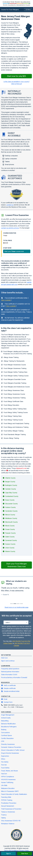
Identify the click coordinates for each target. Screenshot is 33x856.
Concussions (5, 732)
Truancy (4, 815)
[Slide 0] (11, 604)
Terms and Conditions (11, 850)
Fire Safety (4, 762)
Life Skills (4, 785)
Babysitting (4, 721)
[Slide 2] (18, 604)
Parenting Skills (6, 797)
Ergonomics (5, 756)
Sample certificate (10, 688)
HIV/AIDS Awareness (8, 779)
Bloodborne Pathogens (8, 727)
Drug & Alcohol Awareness (10, 753)
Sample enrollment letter (12, 691)
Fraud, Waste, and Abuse (9, 771)
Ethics (3, 759)
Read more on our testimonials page (16, 607)
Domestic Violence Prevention (11, 747)
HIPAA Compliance (7, 776)
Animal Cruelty (6, 718)
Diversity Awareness (8, 744)
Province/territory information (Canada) (14, 677)
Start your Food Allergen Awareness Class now (16, 565)
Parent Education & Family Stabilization (14, 794)
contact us (9, 205)
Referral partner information (10, 672)
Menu (29, 9)
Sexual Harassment (7, 806)
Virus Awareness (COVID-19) (10, 821)
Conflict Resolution (7, 738)
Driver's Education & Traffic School (12, 750)
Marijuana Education (8, 788)
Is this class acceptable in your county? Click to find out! (17, 83)
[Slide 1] (14, 604)
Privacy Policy (24, 850)
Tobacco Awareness (8, 812)
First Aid (4, 765)
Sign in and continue (7, 661)
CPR (2, 741)
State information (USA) (9, 674)
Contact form (8, 702)
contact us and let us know (10, 228)
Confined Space (6, 735)
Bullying (3, 729)
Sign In (8, 853)
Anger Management (7, 715)
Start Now (24, 853)
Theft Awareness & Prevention (11, 809)
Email (5, 699)
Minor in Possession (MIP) (10, 791)
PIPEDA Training (6, 800)
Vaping (3, 818)
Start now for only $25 (16, 76)
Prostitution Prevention (8, 803)
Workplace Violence (7, 824)
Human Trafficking (7, 782)
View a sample (6, 300)
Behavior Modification (8, 724)
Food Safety (5, 768)
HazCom (4, 774)
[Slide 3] (21, 604)
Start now (4, 658)
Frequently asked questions (10, 669)
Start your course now (14, 251)
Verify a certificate (10, 685)
